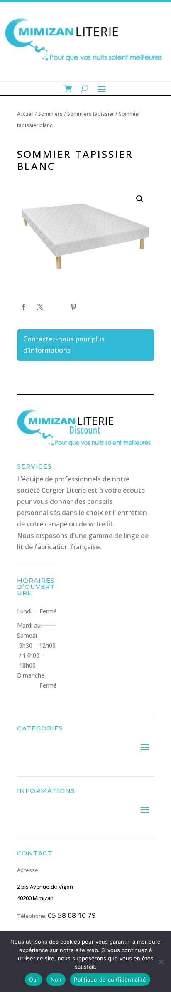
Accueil (25, 113)
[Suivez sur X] (40, 307)
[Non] (160, 961)
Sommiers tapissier (90, 113)
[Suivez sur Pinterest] (73, 307)
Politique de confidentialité (110, 979)
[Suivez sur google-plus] (57, 307)
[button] (139, 199)
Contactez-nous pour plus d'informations (64, 344)
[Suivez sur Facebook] (23, 307)
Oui (33, 979)
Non (56, 979)
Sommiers (50, 113)
